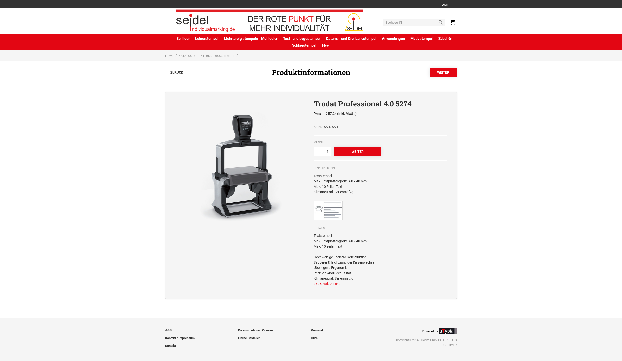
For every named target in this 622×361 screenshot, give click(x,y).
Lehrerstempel (206, 38)
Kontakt (170, 346)
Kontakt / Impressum (180, 338)
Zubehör (444, 38)
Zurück (176, 72)
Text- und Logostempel (301, 38)
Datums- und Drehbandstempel (351, 38)
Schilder (183, 38)
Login (445, 4)
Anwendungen (393, 38)
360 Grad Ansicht (327, 284)
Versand (317, 330)
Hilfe (314, 338)
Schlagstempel (304, 45)
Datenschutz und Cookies (256, 330)
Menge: (319, 142)
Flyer (326, 45)
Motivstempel (421, 38)
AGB (168, 330)
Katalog (185, 56)
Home (169, 56)
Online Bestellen (249, 338)
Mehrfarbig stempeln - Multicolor (250, 38)
